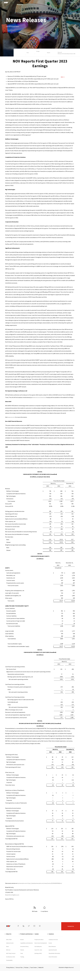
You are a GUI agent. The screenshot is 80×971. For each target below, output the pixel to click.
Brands (22, 939)
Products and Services (26, 934)
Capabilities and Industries (26, 943)
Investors (51, 934)
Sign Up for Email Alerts (12, 26)
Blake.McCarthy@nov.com (12, 895)
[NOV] (6, 3)
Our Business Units (10, 957)
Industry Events (10, 943)
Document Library (24, 946)
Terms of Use (19, 967)
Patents (22, 950)
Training (22, 957)
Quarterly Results (53, 950)
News (7, 946)
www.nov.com (11, 417)
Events (50, 943)
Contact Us (71, 926)
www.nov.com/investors (39, 397)
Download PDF (62, 77)
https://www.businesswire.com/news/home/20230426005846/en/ (44, 883)
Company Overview (53, 939)
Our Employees (38, 946)
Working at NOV (38, 953)
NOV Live (8, 950)
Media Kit (41, 967)
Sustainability (9, 960)
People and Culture (39, 939)
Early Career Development (41, 943)
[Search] (65, 2)
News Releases (52, 946)
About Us (8, 934)
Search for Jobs (38, 950)
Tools (21, 953)
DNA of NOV (9, 939)
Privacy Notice (10, 967)
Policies (26, 967)
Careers (37, 934)
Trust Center (33, 967)
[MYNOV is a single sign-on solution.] (68, 2)
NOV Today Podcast (10, 953)
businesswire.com (22, 883)
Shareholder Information (54, 953)
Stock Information (53, 957)
